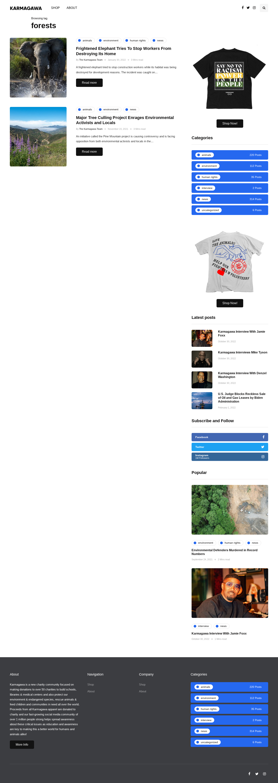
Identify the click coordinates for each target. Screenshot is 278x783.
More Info (22, 744)
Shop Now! (229, 123)
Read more (89, 82)
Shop (55, 7)
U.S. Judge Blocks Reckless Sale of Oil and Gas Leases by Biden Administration (242, 397)
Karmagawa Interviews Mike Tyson (242, 352)
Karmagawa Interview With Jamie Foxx (219, 633)
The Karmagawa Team (91, 60)
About (72, 7)
